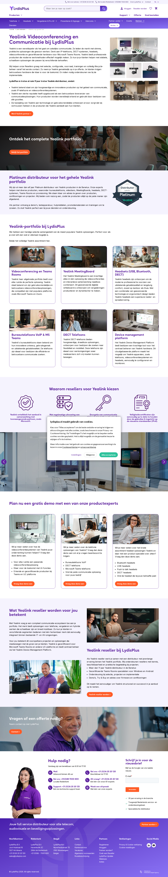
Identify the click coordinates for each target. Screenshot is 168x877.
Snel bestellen (152, 15)
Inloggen (102, 847)
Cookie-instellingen (127, 847)
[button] (4, 461)
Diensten (12, 25)
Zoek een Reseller (106, 853)
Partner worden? (106, 850)
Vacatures (79, 850)
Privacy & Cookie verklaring (130, 845)
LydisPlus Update (106, 856)
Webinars (103, 859)
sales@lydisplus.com (17, 856)
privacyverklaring (88, 447)
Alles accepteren (109, 455)
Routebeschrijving (82, 856)
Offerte (137, 15)
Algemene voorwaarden (84, 853)
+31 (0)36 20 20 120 (17, 853)
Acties (101, 862)
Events (129, 21)
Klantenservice (81, 847)
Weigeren (90, 455)
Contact (78, 845)
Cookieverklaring (70, 447)
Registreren (104, 845)
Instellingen (76, 455)
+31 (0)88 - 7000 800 (40, 853)
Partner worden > (149, 824)
